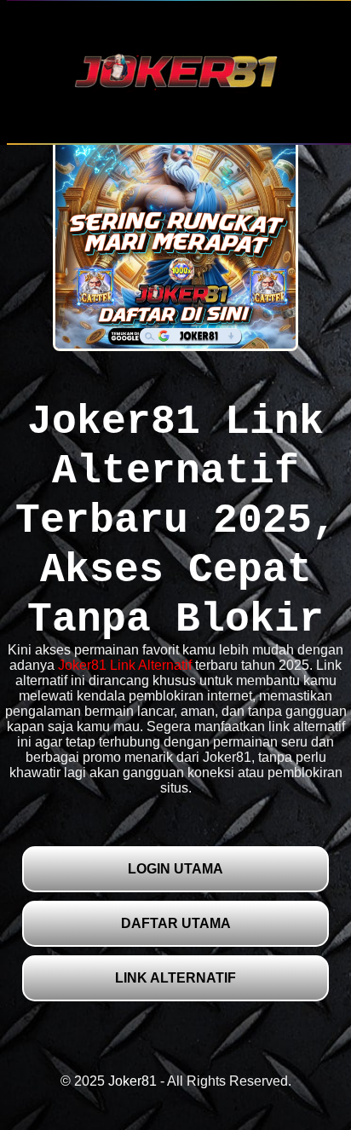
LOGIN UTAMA (175, 869)
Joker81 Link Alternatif (125, 665)
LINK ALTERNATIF (175, 978)
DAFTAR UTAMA (176, 923)
